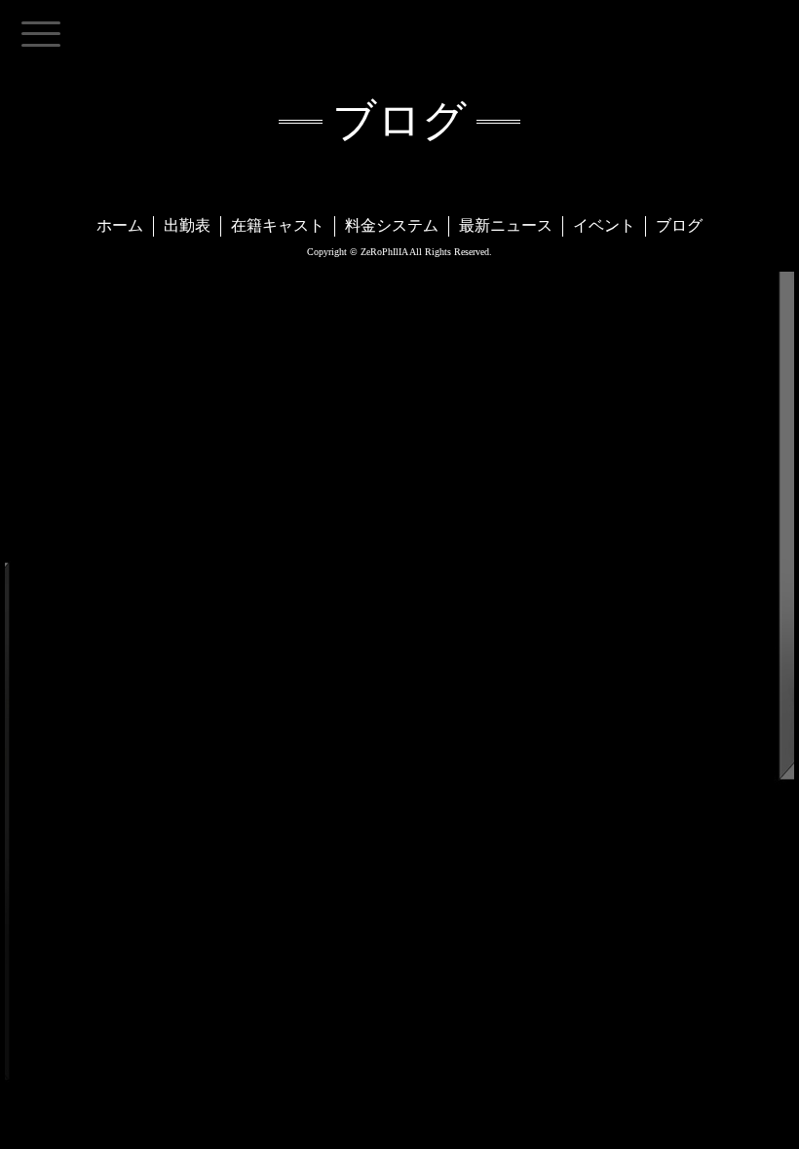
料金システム (391, 225)
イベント (604, 225)
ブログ (679, 225)
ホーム (119, 225)
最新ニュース (505, 225)
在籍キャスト (277, 225)
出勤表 (187, 225)
